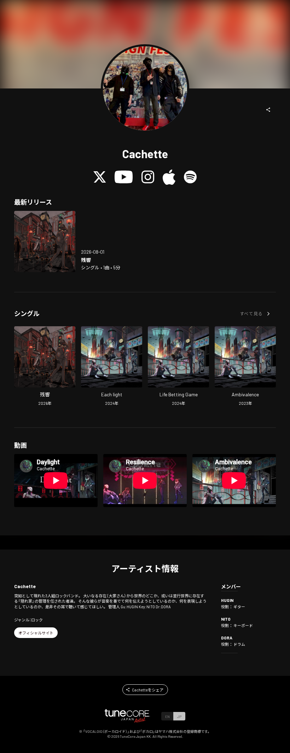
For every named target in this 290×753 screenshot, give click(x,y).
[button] (268, 110)
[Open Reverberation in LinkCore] (44, 241)
